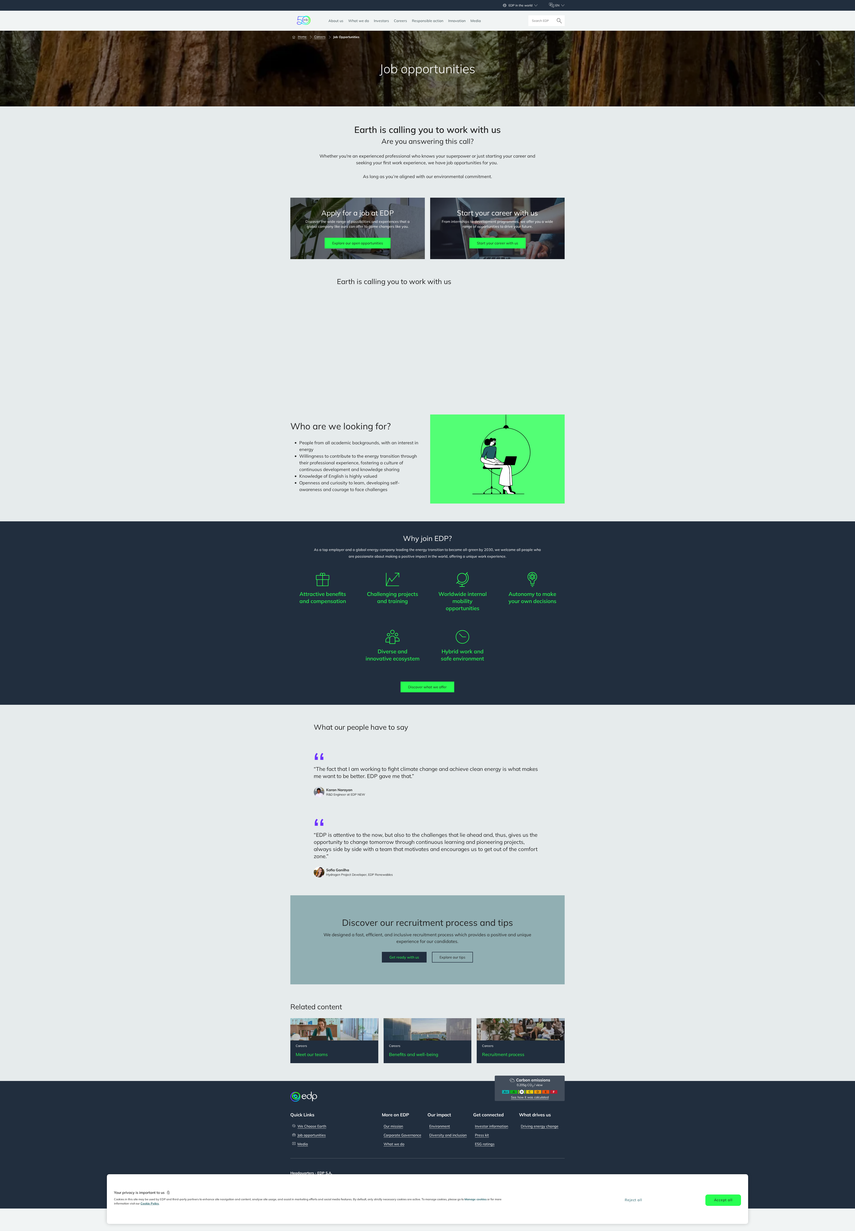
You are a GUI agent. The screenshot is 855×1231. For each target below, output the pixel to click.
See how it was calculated (530, 1097)
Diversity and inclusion (448, 1135)
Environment (439, 1126)
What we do (394, 1144)
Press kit (482, 1135)
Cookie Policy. (149, 1203)
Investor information (491, 1126)
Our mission (393, 1126)
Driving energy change (539, 1126)
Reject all (633, 1200)
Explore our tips (452, 957)
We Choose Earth (311, 1126)
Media (302, 1144)
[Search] (559, 20)
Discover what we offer (427, 687)
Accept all (723, 1200)
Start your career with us (497, 243)
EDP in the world (520, 5)
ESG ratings (485, 1144)
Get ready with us (404, 957)
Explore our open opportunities (357, 243)
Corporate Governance (402, 1135)
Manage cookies (475, 1199)
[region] (427, 1199)
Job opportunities (311, 1135)
